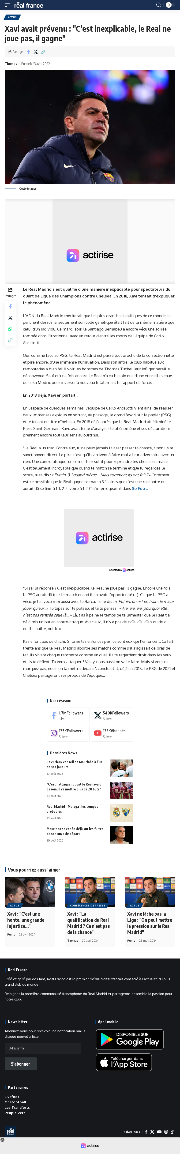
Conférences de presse (87, 905)
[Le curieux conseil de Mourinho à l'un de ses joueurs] (121, 768)
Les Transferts (17, 1107)
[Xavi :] (30, 892)
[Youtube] (112, 733)
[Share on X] (35, 52)
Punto (11, 934)
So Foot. (140, 488)
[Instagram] (68, 733)
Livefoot (12, 1096)
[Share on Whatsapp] (10, 329)
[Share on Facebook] (28, 52)
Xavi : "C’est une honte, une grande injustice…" (25, 920)
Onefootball (15, 1102)
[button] (9, 5)
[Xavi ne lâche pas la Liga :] (150, 892)
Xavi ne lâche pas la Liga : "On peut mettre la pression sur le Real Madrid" (149, 923)
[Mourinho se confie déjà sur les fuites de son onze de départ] (121, 835)
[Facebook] (68, 715)
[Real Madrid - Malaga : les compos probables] (121, 813)
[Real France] (31, 5)
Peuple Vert (15, 1113)
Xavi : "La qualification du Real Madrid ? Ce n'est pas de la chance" (88, 923)
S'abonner (20, 1064)
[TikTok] (172, 1132)
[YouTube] (159, 1132)
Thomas (11, 63)
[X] (112, 715)
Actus (12, 17)
